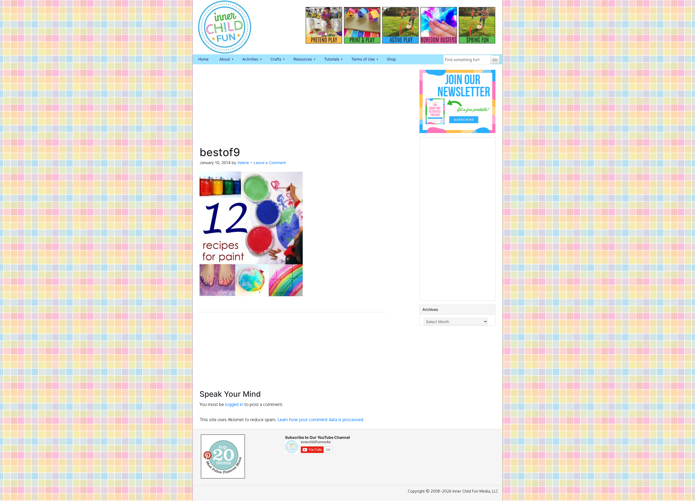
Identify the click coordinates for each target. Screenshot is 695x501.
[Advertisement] (293, 108)
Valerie (243, 162)
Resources (300, 59)
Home (203, 59)
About (222, 59)
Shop (391, 59)
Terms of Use (360, 59)
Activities (247, 59)
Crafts (273, 59)
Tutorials (329, 59)
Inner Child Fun (220, 27)
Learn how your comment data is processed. (320, 419)
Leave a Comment (270, 162)
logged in (234, 404)
